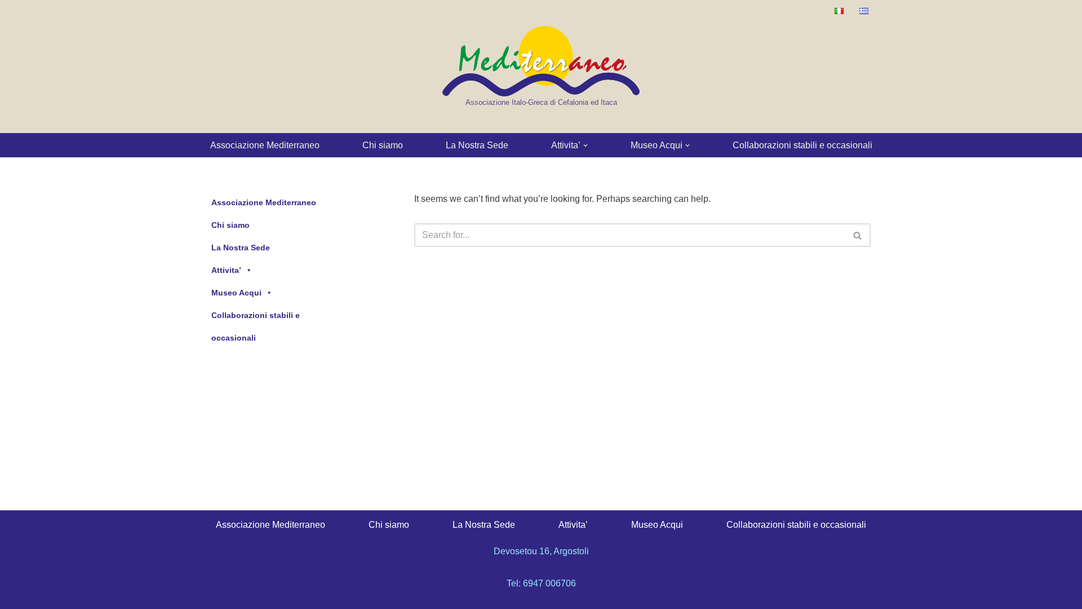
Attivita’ (226, 270)
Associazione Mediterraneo (265, 145)
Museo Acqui (236, 292)
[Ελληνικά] (863, 11)
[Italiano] (839, 11)
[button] (585, 145)
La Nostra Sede (477, 145)
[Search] (858, 235)
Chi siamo (382, 145)
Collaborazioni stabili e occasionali (802, 145)
